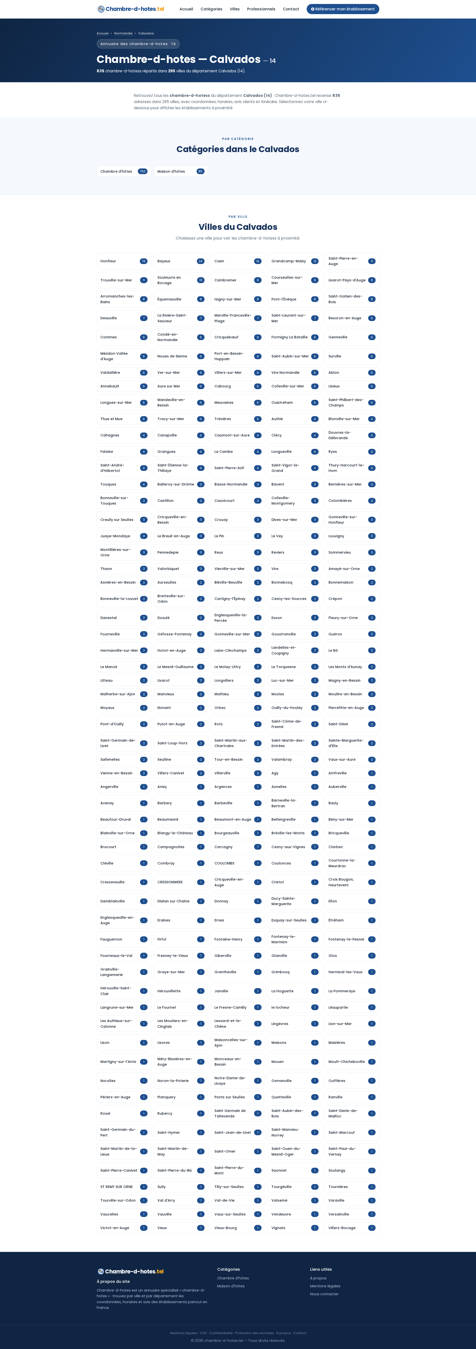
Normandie (123, 33)
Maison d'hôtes (231, 1286)
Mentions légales (325, 1286)
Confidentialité (221, 1333)
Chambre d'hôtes (233, 1278)
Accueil (186, 9)
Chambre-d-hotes (135, 9)
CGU (203, 1333)
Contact (291, 9)
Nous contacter (324, 1294)
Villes (235, 9)
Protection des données (254, 1333)
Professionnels (261, 9)
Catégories (211, 9)
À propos (318, 1278)
